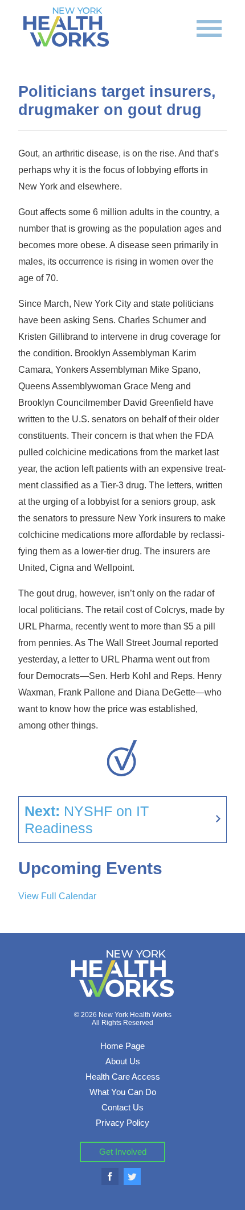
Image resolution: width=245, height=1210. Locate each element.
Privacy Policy (122, 1122)
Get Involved (122, 1152)
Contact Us (122, 1107)
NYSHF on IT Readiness (86, 819)
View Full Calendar (57, 896)
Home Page (122, 1046)
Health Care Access (122, 1076)
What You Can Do (122, 1092)
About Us (122, 1061)
